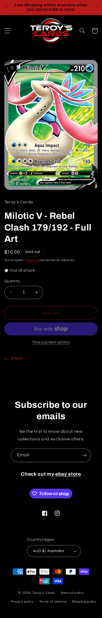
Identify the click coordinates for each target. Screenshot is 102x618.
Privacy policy (22, 601)
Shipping (31, 260)
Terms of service (53, 601)
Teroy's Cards (43, 592)
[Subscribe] (84, 455)
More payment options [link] (51, 342)
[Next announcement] (96, 7)
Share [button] (16, 358)
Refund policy (72, 592)
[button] (7, 30)
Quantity (12, 281)
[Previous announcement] (6, 7)
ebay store (68, 474)
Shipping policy (84, 601)
